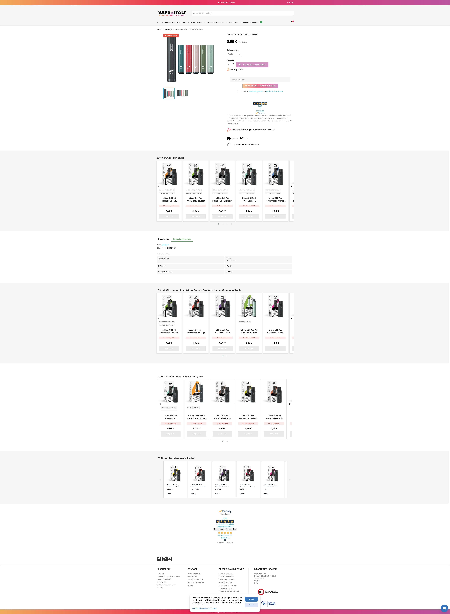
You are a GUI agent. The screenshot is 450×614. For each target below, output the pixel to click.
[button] (219, 224)
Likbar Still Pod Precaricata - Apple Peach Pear (274, 417)
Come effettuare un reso (228, 585)
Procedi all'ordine (225, 582)
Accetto (251, 599)
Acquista (169, 216)
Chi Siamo (160, 574)
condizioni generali (256, 91)
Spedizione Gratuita (226, 588)
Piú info (195, 608)
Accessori (232, 22)
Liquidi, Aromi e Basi (214, 22)
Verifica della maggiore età (166, 585)
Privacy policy (161, 582)
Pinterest (164, 559)
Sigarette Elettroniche (173, 22)
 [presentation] (158, 186)
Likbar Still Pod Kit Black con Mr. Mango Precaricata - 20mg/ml (196, 417)
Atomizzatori (194, 22)
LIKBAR (165, 245)
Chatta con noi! (268, 130)
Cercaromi (256, 22)
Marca (159, 245)
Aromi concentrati (194, 574)
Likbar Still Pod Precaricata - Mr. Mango (169, 199)
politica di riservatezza (274, 91)
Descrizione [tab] (163, 239)
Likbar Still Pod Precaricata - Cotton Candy (275, 199)
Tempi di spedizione (226, 574)
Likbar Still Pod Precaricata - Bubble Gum (275, 331)
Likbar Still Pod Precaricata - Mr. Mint (196, 199)
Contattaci (160, 588)
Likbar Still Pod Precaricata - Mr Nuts (248, 417)
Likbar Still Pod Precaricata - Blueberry (222, 199)
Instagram (169, 559)
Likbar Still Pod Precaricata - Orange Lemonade (196, 331)
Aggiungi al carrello (252, 64)
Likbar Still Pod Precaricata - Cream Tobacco (222, 417)
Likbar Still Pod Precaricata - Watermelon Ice (249, 199)
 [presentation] (291, 186)
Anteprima (169, 173)
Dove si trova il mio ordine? (229, 591)
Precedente (219, 529)
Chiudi (251, 605)
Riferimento (161, 248)
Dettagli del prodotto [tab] (182, 239)
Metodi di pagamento (227, 579)
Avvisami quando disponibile (260, 86)
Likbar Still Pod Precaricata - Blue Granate (222, 331)
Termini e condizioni (226, 577)
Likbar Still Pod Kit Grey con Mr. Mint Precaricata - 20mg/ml (248, 331)
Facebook (159, 559)
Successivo (231, 529)
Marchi (244, 22)
